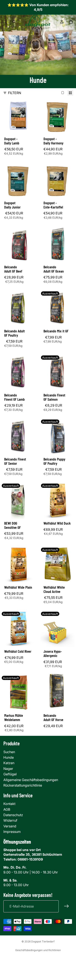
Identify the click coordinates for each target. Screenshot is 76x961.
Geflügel (10, 774)
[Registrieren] (66, 906)
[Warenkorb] (71, 21)
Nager (8, 768)
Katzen (8, 763)
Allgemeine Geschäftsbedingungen (30, 780)
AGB (6, 809)
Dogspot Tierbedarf (42, 941)
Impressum (12, 831)
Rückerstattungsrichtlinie (22, 785)
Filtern (14, 93)
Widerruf (10, 820)
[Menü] (5, 22)
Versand (9, 826)
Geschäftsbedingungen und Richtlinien (38, 950)
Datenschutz (13, 815)
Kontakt (9, 804)
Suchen (9, 752)
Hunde (8, 757)
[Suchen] (14, 21)
